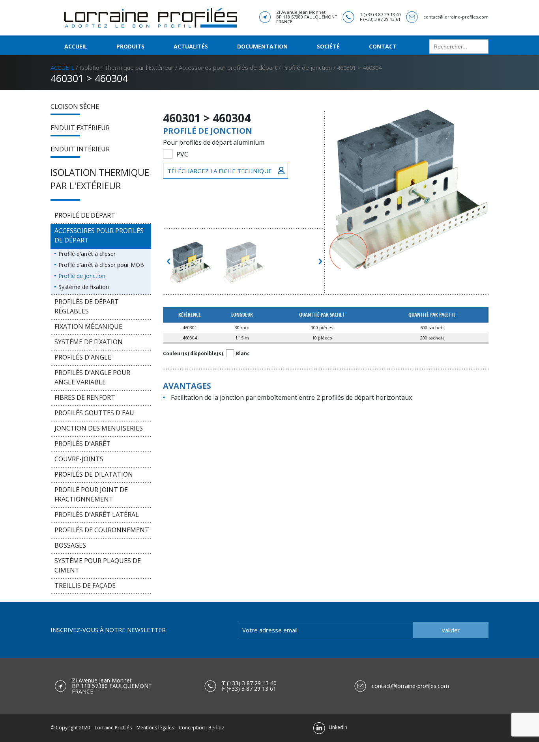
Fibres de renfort (84, 397)
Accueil (75, 46)
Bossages (70, 545)
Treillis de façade (85, 585)
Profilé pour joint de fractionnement (91, 494)
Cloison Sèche (75, 106)
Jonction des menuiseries (98, 428)
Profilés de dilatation (93, 474)
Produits (130, 46)
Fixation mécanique (88, 326)
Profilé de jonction (307, 67)
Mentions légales (155, 727)
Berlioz (216, 727)
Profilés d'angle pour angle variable (92, 377)
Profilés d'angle (82, 357)
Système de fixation (83, 287)
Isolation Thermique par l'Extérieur (126, 67)
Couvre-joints (78, 459)
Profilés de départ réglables (86, 306)
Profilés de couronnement (101, 530)
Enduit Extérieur (80, 127)
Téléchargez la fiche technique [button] (219, 171)
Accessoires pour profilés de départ (228, 67)
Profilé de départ (84, 215)
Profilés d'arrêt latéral (96, 514)
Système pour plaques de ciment (97, 565)
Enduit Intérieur (80, 149)
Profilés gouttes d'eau (94, 412)
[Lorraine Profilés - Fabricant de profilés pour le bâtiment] (150, 17)
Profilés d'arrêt (82, 443)
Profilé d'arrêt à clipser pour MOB (101, 264)
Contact (383, 46)
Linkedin (336, 727)
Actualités (191, 46)
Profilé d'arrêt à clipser (87, 253)
